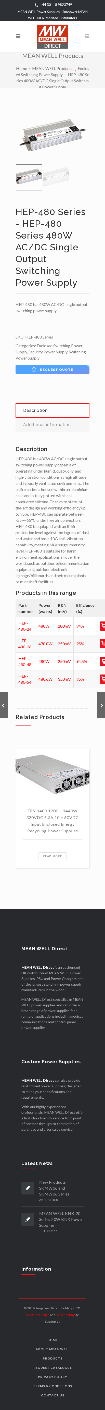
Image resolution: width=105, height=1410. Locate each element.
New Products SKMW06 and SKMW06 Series (54, 1188)
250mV (64, 643)
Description (35, 410)
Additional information (47, 424)
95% (80, 643)
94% (80, 626)
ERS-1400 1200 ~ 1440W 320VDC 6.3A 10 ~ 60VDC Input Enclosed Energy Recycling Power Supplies (52, 820)
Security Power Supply (48, 351)
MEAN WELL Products (52, 68)
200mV (64, 626)
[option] (52, 137)
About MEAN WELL (52, 1349)
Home (21, 68)
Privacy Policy (52, 1377)
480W (43, 626)
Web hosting (65, 1315)
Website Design (37, 1315)
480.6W (45, 679)
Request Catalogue (52, 1368)
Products (52, 1358)
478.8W (45, 643)
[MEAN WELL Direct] (52, 36)
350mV (64, 679)
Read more (52, 856)
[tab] (52, 410)
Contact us (52, 1395)
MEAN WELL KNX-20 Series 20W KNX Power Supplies (61, 1219)
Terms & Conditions (52, 1386)
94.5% (81, 661)
